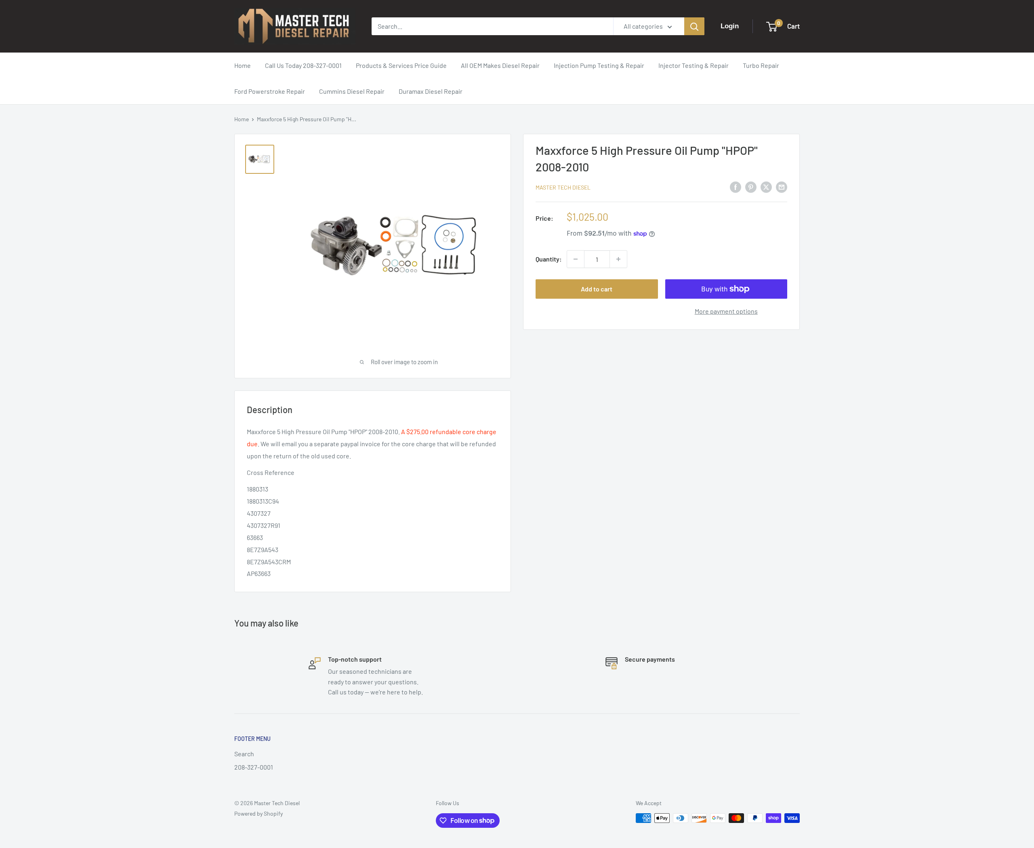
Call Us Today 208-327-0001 (303, 65)
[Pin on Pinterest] (751, 186)
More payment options (726, 311)
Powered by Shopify (258, 813)
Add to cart (596, 289)
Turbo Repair (761, 65)
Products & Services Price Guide (401, 65)
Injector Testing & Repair (693, 65)
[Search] (694, 26)
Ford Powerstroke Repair (269, 91)
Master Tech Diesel (563, 187)
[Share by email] (781, 186)
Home (242, 65)
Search (244, 753)
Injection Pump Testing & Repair (599, 65)
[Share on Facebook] (735, 186)
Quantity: (549, 259)
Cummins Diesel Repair (352, 91)
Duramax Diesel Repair (430, 91)
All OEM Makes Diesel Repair (500, 65)
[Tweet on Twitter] (766, 186)
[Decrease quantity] (575, 259)
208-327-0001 (253, 767)
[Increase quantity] (618, 259)
